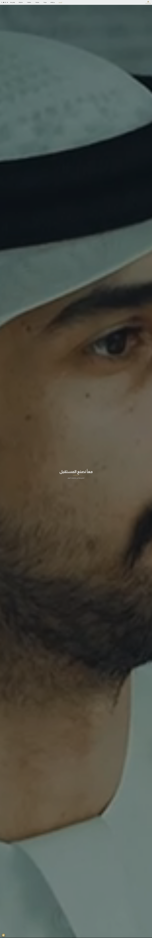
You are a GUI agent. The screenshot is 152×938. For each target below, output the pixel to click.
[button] (44, 2)
